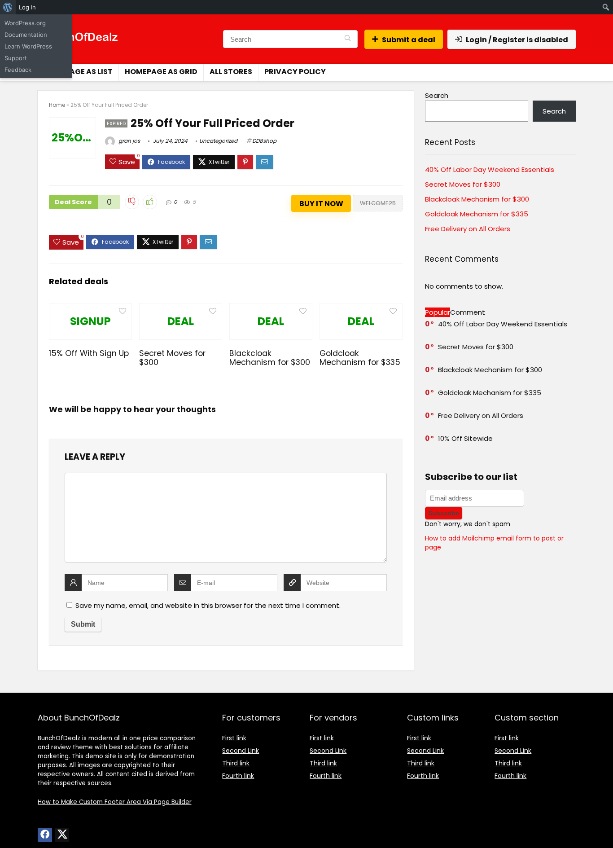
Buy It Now (321, 203)
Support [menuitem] (15, 58)
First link (234, 738)
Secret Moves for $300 (172, 358)
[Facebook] (45, 835)
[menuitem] (8, 7)
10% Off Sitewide (465, 438)
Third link (236, 763)
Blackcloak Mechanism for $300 (269, 358)
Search (436, 95)
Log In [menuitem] (27, 7)
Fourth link (238, 775)
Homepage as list (78, 71)
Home (57, 105)
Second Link (240, 750)
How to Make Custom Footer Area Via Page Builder (115, 802)
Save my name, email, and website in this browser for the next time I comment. (208, 605)
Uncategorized (218, 141)
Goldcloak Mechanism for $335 (360, 358)
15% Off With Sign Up (89, 353)
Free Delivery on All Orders (467, 228)
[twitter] (62, 835)
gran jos (128, 141)
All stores (231, 71)
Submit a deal (408, 40)
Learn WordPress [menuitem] (28, 46)
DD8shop (264, 141)
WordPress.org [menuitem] (25, 22)
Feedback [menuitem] (17, 69)
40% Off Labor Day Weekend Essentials (489, 169)
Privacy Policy (295, 71)
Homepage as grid (161, 71)
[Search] (347, 39)
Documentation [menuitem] (25, 34)
